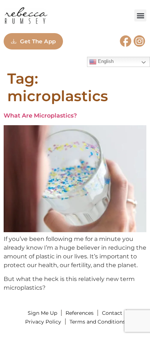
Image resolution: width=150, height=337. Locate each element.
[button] (140, 15)
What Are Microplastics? (40, 115)
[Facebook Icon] (126, 41)
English (105, 61)
